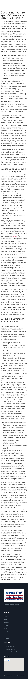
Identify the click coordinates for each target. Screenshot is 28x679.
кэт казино (15, 236)
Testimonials (7, 622)
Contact (6, 635)
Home (5, 616)
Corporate (6, 638)
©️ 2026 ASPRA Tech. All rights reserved (14, 675)
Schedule (6, 632)
